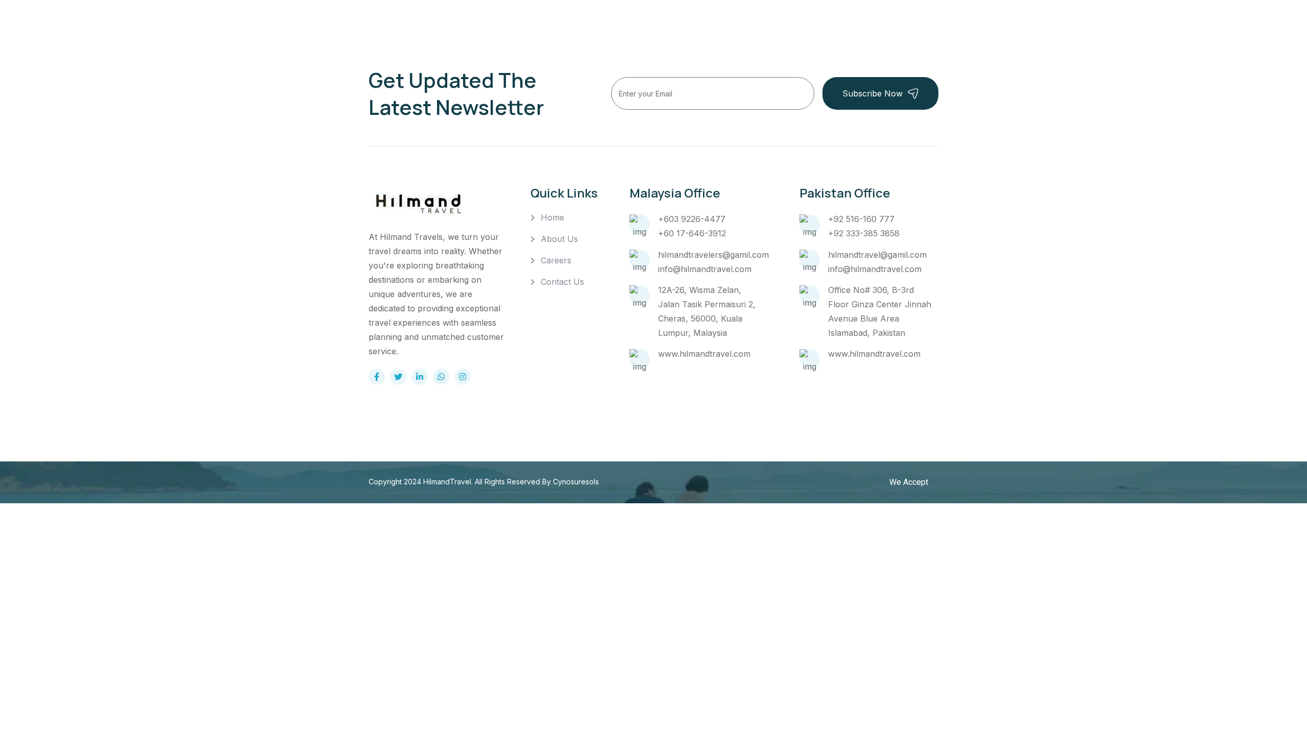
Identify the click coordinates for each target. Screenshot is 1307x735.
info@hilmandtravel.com (705, 269)
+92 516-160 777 (861, 219)
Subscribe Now (872, 93)
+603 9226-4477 (691, 219)
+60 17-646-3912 (692, 233)
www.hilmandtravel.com (704, 354)
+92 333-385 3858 (864, 233)
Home (552, 217)
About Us (559, 239)
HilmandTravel (447, 481)
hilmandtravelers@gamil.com (713, 255)
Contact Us (562, 282)
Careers (556, 260)
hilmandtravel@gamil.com (877, 255)
